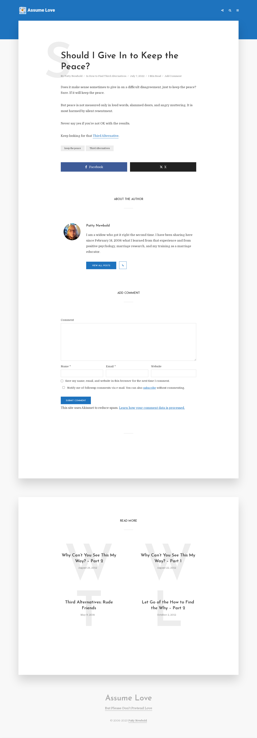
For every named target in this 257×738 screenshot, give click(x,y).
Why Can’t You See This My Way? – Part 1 (168, 558)
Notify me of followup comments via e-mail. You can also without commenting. (125, 387)
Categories (180, 11)
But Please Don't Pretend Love (128, 708)
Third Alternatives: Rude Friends (89, 605)
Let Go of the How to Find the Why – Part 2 (168, 605)
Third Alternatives (100, 148)
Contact (198, 11)
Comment (67, 320)
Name (66, 366)
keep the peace (73, 148)
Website (156, 366)
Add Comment (173, 76)
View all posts (101, 266)
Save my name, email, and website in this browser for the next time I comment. (117, 381)
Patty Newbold (73, 76)
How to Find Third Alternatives (107, 76)
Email (111, 366)
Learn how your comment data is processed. (152, 408)
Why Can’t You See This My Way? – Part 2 (89, 558)
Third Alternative (106, 136)
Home (165, 11)
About (212, 11)
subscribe (149, 387)
